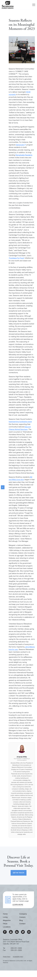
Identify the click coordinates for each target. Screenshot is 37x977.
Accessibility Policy (18, 956)
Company (23, 914)
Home (5, 914)
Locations (7, 927)
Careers (22, 917)
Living (5, 917)
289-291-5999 (16, 948)
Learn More (17, 905)
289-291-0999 (16, 950)
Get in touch (18, 873)
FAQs (5, 924)
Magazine (7, 920)
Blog (21, 920)
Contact (22, 924)
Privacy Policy (6, 956)
